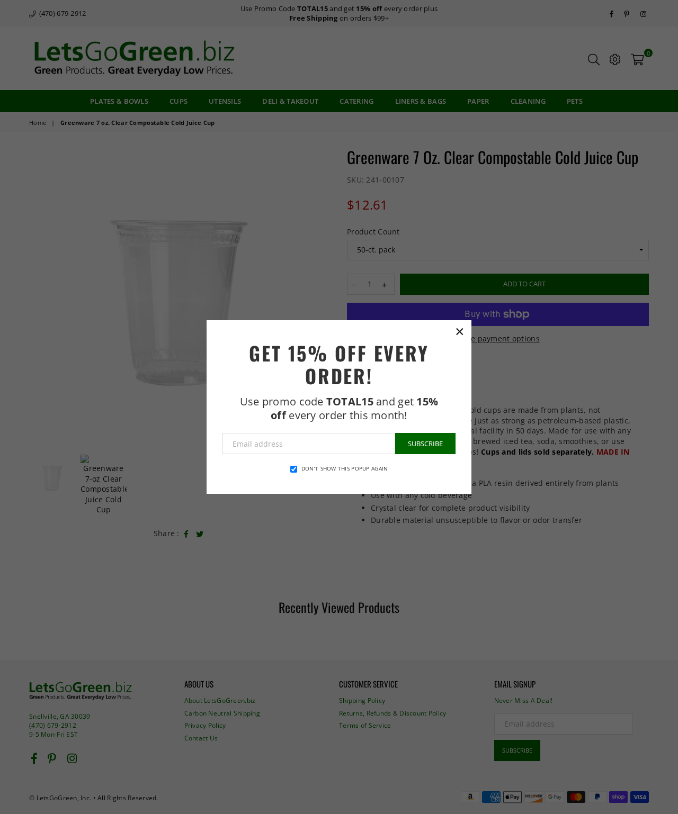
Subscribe (425, 443)
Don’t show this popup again (344, 468)
